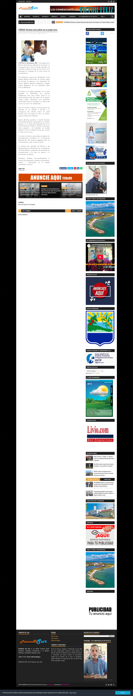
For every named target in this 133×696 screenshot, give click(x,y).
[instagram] (111, 1)
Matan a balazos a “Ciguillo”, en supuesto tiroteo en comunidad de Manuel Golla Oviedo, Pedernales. (104, 458)
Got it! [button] (123, 692)
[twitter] (114, 1)
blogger (68, 211)
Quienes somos (54, 636)
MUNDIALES (55, 16)
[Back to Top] (114, 685)
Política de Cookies (55, 640)
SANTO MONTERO (65, 684)
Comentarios (107, 479)
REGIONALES (36, 16)
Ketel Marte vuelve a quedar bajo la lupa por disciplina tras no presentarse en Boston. (104, 465)
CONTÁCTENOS (28, 1)
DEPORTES (63, 16)
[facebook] (109, 1)
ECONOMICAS (72, 16)
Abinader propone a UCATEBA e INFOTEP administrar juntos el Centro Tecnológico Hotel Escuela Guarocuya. (72, 193)
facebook (79, 211)
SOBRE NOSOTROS (21, 1)
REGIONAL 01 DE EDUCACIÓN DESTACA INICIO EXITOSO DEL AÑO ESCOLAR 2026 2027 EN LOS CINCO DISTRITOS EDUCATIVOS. (50, 192)
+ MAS (102, 16)
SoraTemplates (50, 684)
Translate (97, 373)
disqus (73, 211)
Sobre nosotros (54, 638)
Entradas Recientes (93, 479)
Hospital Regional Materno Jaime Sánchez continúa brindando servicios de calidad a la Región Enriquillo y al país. (29, 193)
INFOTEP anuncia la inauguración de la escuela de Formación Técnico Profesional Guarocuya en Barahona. (103, 473)
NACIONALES (45, 16)
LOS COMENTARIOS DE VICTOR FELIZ (88, 16)
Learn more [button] (72, 692)
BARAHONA (27, 16)
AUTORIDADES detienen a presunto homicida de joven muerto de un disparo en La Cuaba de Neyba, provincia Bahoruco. (73, 22)
